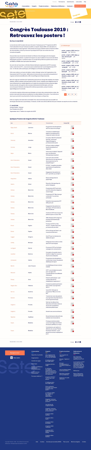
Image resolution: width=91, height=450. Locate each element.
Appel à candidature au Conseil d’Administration (36, 368)
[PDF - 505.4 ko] (72, 152)
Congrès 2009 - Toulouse (49, 426)
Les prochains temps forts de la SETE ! (65, 370)
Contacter (70, 6)
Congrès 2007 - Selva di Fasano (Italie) (49, 431)
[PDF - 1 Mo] (72, 219)
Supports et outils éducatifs (64, 378)
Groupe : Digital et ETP (64, 359)
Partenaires (62, 1)
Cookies (42, 441)
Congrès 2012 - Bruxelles (49, 422)
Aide (37, 441)
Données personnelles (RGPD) (53, 441)
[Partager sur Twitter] (78, 22)
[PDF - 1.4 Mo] (72, 207)
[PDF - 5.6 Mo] (72, 259)
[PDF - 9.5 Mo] (72, 253)
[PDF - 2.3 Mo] (72, 201)
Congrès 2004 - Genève (49, 436)
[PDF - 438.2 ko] (72, 166)
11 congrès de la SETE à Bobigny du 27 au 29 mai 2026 (50, 356)
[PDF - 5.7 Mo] (72, 291)
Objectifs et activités (37, 355)
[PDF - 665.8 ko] (72, 316)
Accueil (6, 10)
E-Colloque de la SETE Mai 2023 (49, 383)
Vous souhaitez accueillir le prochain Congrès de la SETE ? (51, 388)
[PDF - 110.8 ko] (72, 172)
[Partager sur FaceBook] (76, 22)
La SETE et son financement (35, 372)
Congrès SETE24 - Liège (50, 365)
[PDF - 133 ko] (72, 127)
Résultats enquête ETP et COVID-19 (64, 374)
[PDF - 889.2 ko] (72, 311)
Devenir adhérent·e (80, 6)
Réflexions (76, 370)
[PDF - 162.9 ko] (72, 195)
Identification (70, 1)
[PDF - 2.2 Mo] (72, 285)
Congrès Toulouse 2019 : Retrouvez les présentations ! (51, 409)
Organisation (35, 358)
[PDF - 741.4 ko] (72, 189)
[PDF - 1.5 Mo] (72, 272)
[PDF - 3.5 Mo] (72, 247)
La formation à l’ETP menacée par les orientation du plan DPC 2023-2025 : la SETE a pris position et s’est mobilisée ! (78, 364)
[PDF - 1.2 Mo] (72, 146)
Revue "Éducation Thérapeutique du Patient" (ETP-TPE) (78, 375)
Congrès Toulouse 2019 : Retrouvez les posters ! (51, 400)
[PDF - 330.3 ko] (72, 231)
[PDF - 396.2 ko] (72, 225)
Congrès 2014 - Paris (49, 418)
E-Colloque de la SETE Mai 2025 (49, 361)
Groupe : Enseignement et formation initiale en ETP (64, 364)
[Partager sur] (80, 22)
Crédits (84, 441)
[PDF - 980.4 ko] (72, 330)
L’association (25, 6)
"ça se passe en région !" (63, 355)
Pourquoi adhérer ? (36, 376)
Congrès (34, 6)
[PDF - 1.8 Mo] (72, 322)
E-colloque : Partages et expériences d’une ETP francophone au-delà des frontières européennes (51, 371)
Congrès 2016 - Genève (49, 414)
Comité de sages (36, 360)
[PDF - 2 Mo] (72, 178)
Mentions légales (75, 441)
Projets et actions (44, 6)
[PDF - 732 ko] (72, 183)
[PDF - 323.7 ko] (72, 242)
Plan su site (66, 441)
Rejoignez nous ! (15, 353)
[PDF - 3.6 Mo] (72, 213)
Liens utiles (79, 1)
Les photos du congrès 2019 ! (49, 405)
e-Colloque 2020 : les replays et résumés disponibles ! (50, 394)
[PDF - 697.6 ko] (72, 133)
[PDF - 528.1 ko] (72, 265)
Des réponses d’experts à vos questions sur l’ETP (78, 358)
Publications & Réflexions (58, 6)
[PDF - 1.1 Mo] (72, 139)
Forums (55, 1)
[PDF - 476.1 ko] (72, 304)
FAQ (85, 1)
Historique (34, 363)
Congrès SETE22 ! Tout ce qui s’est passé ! (50, 378)
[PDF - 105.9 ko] (72, 159)
